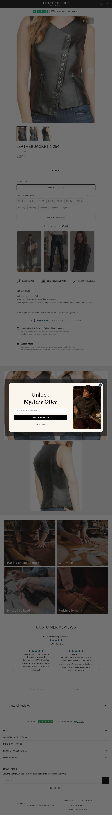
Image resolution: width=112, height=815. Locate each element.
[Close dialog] (100, 385)
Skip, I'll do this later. (40, 424)
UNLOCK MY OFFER (40, 417)
